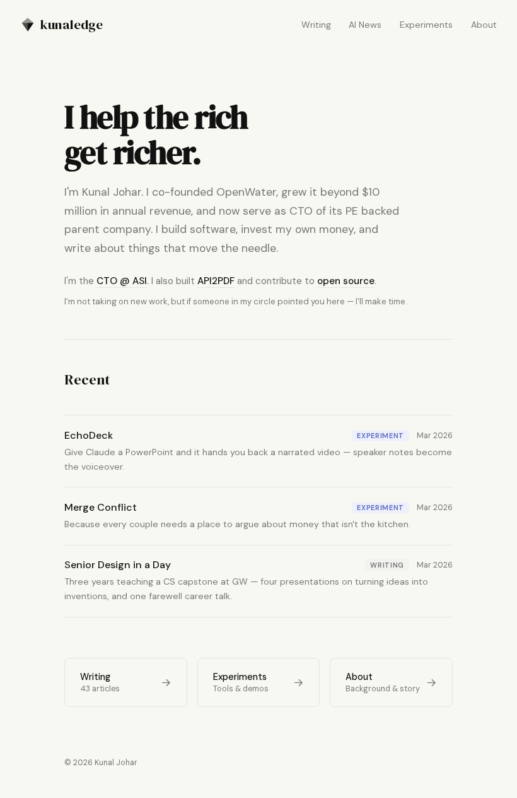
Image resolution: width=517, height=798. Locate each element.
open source (346, 281)
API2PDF (216, 281)
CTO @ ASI (121, 281)
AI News (365, 24)
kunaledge (71, 24)
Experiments (426, 24)
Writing (316, 24)
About (484, 24)
